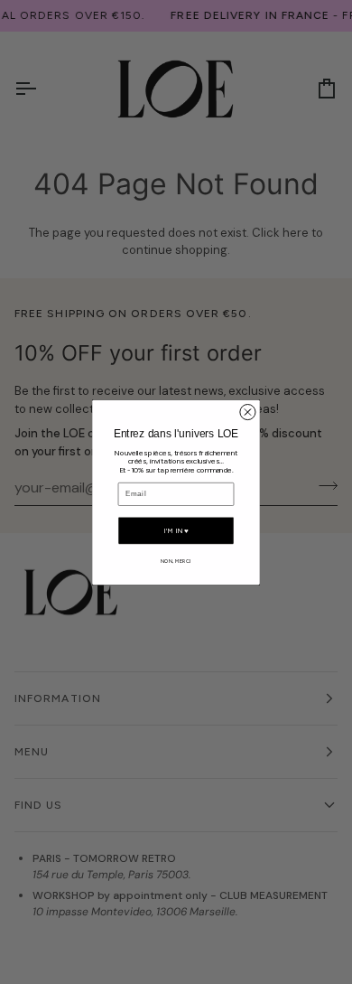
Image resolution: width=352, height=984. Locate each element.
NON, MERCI (176, 560)
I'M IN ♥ (176, 530)
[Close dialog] (247, 411)
